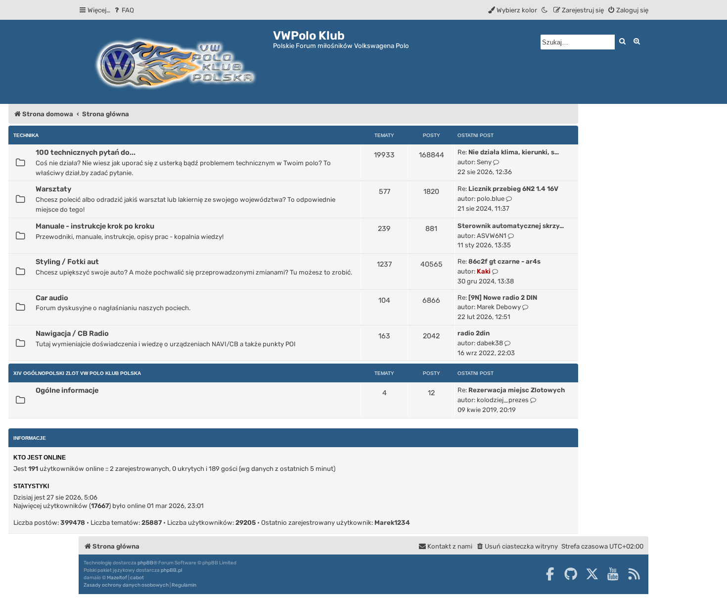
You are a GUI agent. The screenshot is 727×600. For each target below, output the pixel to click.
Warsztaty (53, 189)
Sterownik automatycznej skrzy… (510, 226)
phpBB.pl (171, 570)
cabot (137, 578)
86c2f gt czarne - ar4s (504, 261)
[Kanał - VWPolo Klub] (634, 573)
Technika (26, 135)
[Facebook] (550, 573)
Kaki (484, 271)
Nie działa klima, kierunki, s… (513, 152)
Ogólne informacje (67, 390)
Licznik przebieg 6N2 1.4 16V (513, 188)
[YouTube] (612, 573)
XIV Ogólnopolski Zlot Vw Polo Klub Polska (77, 373)
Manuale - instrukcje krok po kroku (95, 226)
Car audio (52, 297)
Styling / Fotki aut (67, 261)
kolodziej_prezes (503, 400)
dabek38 (490, 343)
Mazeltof (117, 578)
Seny (484, 162)
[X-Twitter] (592, 573)
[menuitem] (123, 10)
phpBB (145, 563)
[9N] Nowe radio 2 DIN (502, 297)
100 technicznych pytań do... (86, 152)
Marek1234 (392, 522)
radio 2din (473, 333)
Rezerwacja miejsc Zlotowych (516, 390)
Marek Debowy (499, 307)
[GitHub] (570, 573)
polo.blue (490, 198)
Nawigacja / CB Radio (72, 333)
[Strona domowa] (176, 61)
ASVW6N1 (491, 235)
